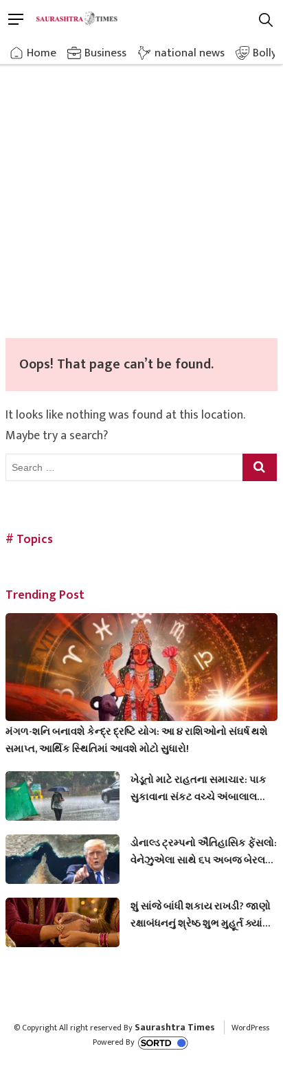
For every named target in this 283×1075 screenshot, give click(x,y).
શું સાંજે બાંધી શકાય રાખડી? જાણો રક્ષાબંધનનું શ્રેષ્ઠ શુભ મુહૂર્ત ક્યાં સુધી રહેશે (201, 915)
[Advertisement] (141, 189)
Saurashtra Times (175, 1027)
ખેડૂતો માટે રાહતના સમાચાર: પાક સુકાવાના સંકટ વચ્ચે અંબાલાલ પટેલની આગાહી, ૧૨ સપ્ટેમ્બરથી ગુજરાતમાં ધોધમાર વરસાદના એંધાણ (199, 788)
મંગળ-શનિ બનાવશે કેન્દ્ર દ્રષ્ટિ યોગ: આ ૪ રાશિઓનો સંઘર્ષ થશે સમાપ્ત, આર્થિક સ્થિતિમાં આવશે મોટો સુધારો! (136, 740)
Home (41, 53)
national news (190, 53)
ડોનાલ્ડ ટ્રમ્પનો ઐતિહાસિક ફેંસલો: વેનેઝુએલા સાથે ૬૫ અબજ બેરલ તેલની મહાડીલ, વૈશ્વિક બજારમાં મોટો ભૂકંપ (204, 851)
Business (105, 53)
